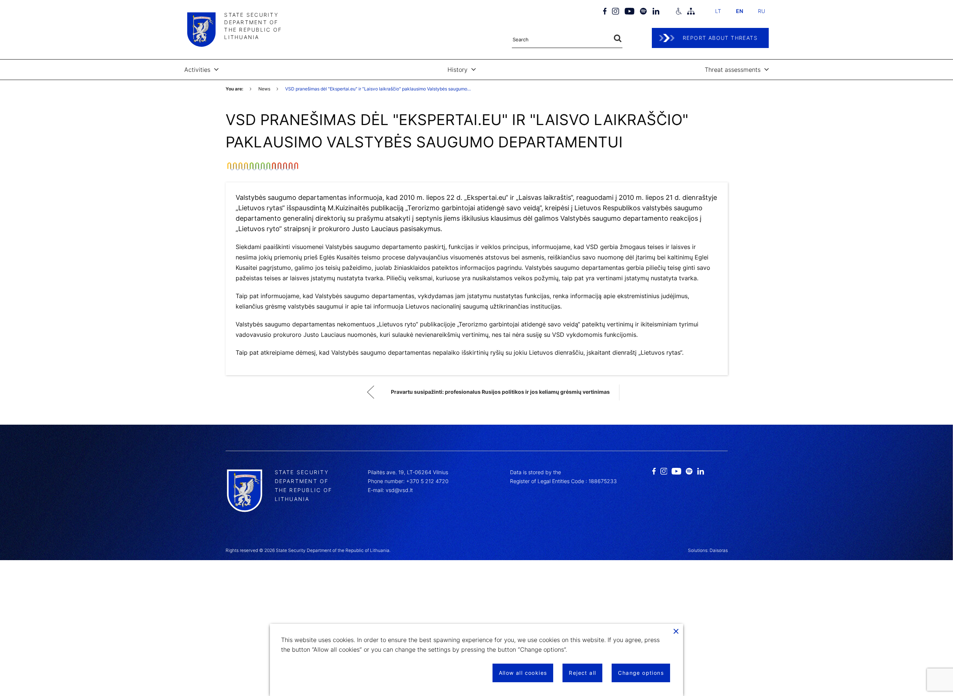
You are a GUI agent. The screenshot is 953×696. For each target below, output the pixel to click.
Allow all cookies (523, 673)
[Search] (617, 38)
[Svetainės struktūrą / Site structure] (691, 11)
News (264, 89)
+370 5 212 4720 (427, 481)
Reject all (582, 673)
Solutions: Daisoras (708, 550)
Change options (641, 673)
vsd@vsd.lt (399, 490)
